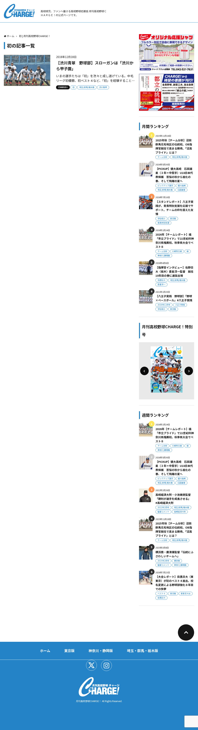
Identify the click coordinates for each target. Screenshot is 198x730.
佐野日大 (161, 280)
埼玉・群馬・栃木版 (142, 650)
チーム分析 (162, 157)
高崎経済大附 (180, 511)
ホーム (45, 650)
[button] (144, 371)
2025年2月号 (163, 560)
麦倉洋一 (161, 284)
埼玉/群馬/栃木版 (86, 87)
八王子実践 (180, 304)
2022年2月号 (163, 507)
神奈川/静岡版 (164, 255)
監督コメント (163, 511)
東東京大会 (185, 593)
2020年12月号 (164, 304)
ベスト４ (161, 593)
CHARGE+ (63, 87)
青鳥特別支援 (163, 222)
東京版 (173, 218)
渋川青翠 (103, 87)
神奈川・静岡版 (101, 650)
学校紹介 (161, 218)
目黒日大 (161, 597)
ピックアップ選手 (165, 185)
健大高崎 (182, 185)
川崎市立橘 (177, 251)
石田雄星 (181, 189)
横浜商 (177, 560)
